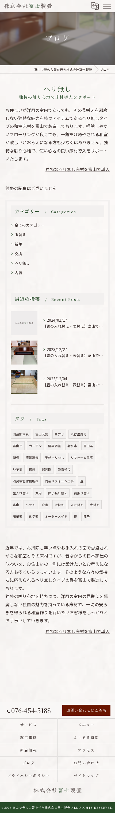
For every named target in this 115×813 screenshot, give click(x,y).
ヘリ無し (22, 263)
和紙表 (17, 516)
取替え (59, 505)
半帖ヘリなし (54, 457)
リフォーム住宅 (82, 457)
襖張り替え (82, 493)
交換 (18, 253)
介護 (45, 505)
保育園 (46, 469)
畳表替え (64, 469)
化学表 (34, 516)
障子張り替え (57, 493)
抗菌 (32, 469)
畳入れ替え (21, 493)
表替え (94, 505)
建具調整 (54, 446)
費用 (38, 493)
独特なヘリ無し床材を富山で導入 (77, 169)
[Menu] (107, 6)
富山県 (88, 446)
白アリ (59, 434)
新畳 (16, 457)
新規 (18, 244)
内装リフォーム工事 (59, 481)
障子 (86, 516)
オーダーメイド (56, 516)
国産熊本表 (21, 434)
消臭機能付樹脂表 (26, 481)
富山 (16, 505)
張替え (20, 234)
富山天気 (41, 434)
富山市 (17, 446)
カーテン (35, 446)
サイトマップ (86, 775)
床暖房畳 (32, 457)
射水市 (72, 446)
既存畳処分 (79, 434)
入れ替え (77, 505)
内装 (18, 272)
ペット (30, 505)
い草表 (17, 469)
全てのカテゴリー (30, 225)
